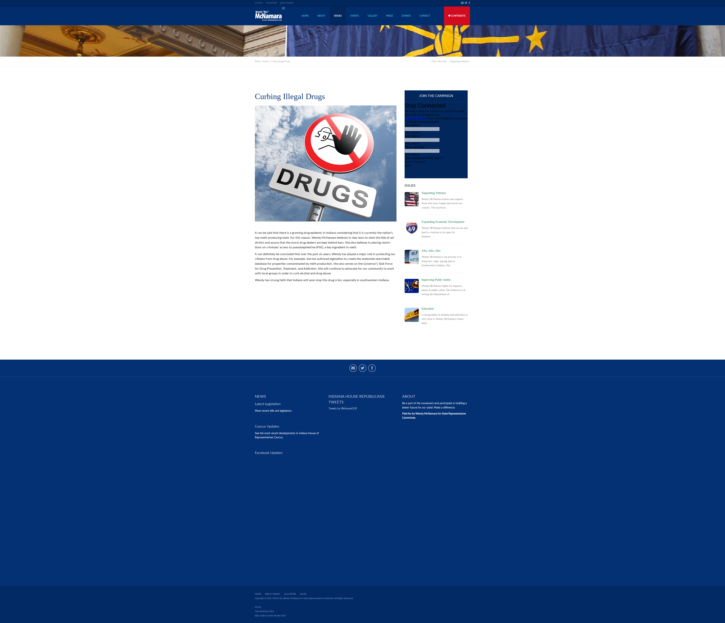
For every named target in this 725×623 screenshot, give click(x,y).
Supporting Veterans (459, 61)
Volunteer (271, 3)
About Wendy (287, 3)
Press (389, 16)
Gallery (372, 16)
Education (428, 308)
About (321, 16)
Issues (338, 16)
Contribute (458, 16)
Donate (259, 3)
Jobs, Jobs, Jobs (439, 61)
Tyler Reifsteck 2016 (264, 611)
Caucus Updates (267, 426)
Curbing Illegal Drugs (290, 96)
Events (354, 16)
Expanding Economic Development (443, 221)
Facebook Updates (269, 453)
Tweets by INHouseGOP (343, 408)
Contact (425, 16)
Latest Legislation (268, 404)
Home (305, 16)
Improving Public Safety (436, 279)
